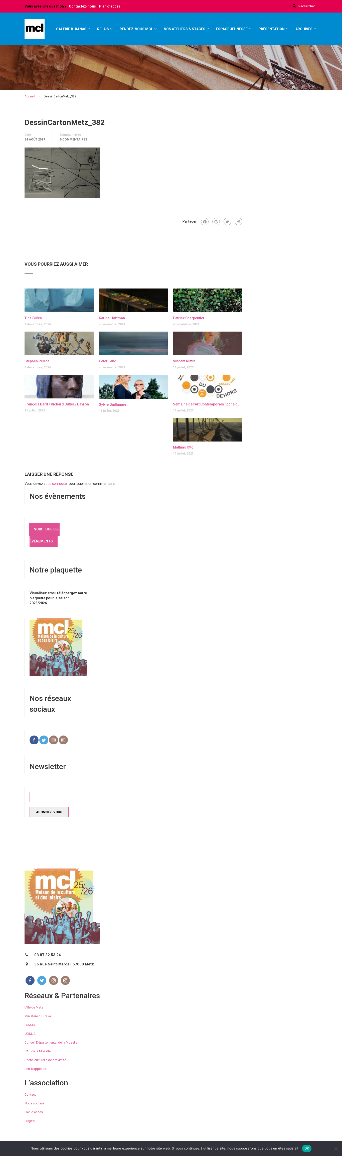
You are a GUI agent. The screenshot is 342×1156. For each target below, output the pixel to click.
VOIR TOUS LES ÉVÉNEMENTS (45, 535)
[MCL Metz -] (35, 31)
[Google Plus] (216, 221)
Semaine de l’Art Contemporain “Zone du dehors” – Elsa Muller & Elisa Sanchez (207, 404)
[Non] (335, 1148)
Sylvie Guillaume (112, 404)
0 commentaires (73, 139)
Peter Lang (107, 361)
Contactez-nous (82, 6)
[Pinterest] (238, 221)
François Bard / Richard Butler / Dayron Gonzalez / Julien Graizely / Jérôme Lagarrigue (59, 404)
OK (306, 1148)
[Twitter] (227, 221)
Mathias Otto (183, 447)
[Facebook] (205, 221)
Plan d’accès (109, 6)
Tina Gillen (33, 318)
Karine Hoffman (112, 318)
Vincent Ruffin (184, 361)
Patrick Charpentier (189, 318)
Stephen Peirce (37, 361)
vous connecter (56, 484)
